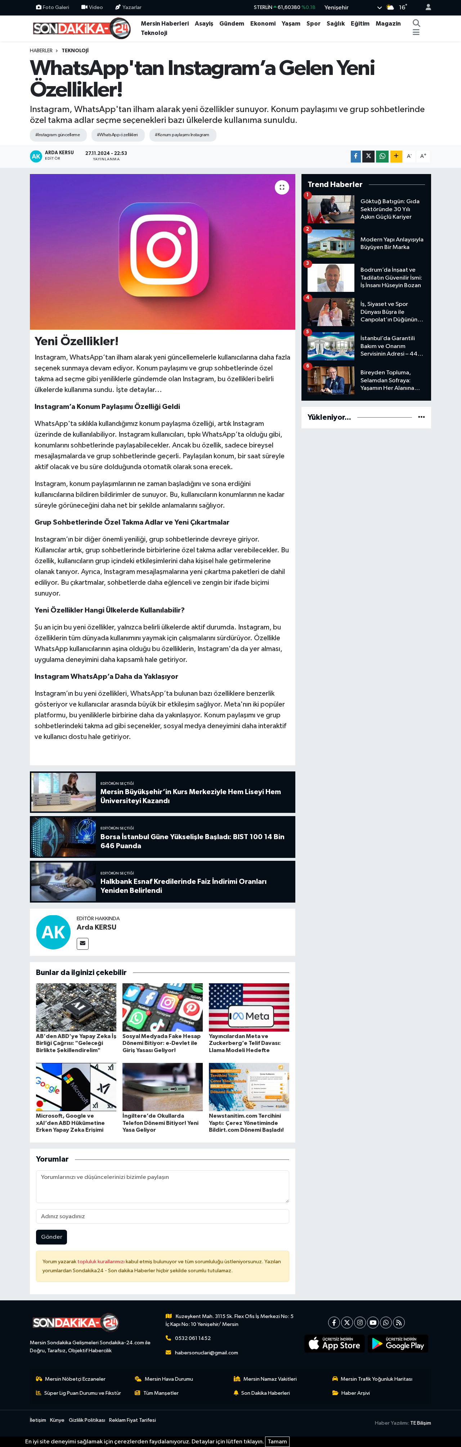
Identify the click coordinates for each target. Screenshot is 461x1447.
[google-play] (398, 1344)
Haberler (41, 50)
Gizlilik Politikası (87, 1420)
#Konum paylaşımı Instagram (182, 135)
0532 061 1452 (193, 1338)
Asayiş (204, 24)
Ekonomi (263, 24)
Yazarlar (132, 7)
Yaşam (291, 24)
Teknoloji (154, 33)
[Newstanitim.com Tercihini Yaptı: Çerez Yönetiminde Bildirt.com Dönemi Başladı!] (249, 1087)
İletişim (38, 1420)
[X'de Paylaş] (368, 156)
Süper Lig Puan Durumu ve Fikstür (82, 1393)
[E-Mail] (83, 944)
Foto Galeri (56, 7)
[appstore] (335, 1344)
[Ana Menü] (416, 33)
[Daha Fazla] (396, 156)
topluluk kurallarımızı (101, 1261)
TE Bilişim (420, 1423)
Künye (57, 1420)
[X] (347, 1322)
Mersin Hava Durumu (169, 1379)
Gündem (231, 24)
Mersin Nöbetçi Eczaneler (75, 1379)
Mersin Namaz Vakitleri (270, 1379)
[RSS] (399, 1322)
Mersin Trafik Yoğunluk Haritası (376, 1379)
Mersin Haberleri (165, 24)
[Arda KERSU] (53, 932)
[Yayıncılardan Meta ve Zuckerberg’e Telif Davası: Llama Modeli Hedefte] (249, 1007)
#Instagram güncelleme (57, 135)
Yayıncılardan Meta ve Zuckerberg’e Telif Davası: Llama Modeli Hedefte (245, 1043)
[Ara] (417, 23)
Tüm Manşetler (161, 1393)
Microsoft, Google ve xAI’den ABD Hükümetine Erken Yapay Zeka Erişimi (70, 1122)
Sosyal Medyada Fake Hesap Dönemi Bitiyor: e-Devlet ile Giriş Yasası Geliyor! (161, 1043)
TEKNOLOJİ (75, 50)
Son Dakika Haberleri (265, 1393)
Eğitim (360, 24)
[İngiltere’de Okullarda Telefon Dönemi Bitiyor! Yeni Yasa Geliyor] (162, 1087)
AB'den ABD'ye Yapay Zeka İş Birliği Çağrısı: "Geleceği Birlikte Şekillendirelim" (76, 1043)
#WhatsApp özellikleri (117, 135)
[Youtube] (373, 1322)
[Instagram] (360, 1322)
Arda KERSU (96, 927)
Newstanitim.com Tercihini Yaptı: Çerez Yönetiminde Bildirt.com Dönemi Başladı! (246, 1122)
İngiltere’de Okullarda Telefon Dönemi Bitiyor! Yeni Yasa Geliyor (160, 1122)
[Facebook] (334, 1322)
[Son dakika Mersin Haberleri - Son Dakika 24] (84, 28)
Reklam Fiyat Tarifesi (132, 1420)
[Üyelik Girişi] (425, 7)
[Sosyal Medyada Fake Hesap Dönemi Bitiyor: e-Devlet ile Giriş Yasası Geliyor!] (162, 1007)
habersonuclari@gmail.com (206, 1352)
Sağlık (336, 24)
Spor (313, 24)
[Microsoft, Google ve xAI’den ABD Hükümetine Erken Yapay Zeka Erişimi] (76, 1087)
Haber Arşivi (355, 1393)
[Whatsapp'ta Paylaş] (382, 156)
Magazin (388, 24)
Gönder (51, 1237)
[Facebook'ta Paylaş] (356, 156)
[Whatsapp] (386, 1322)
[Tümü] (421, 417)
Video (96, 7)
